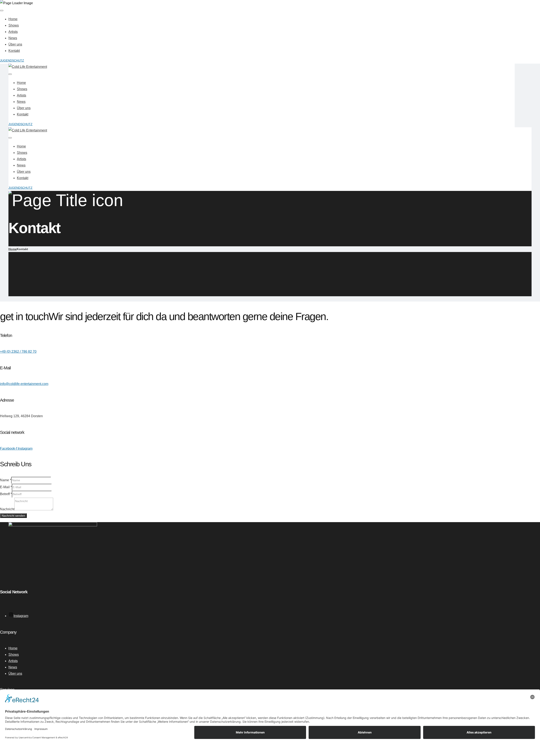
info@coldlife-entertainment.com (24, 384)
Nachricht (7, 509)
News (12, 38)
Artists (13, 32)
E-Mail (6, 487)
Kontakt (14, 50)
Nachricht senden (13, 515)
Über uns (15, 44)
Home (13, 19)
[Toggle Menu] (1, 10)
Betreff (6, 494)
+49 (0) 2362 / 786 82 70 (18, 351)
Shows (13, 25)
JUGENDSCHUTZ (12, 60)
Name (5, 480)
